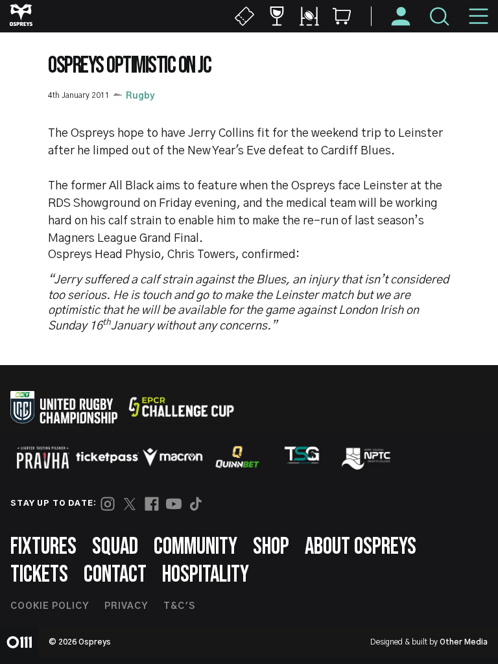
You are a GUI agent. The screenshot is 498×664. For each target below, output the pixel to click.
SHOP (271, 547)
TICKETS (39, 575)
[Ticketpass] (107, 457)
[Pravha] (42, 457)
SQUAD (115, 547)
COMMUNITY (195, 547)
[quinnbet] (237, 457)
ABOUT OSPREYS (360, 547)
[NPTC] (367, 457)
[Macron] (172, 457)
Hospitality (205, 575)
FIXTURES (43, 547)
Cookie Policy (49, 606)
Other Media (464, 642)
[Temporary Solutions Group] (302, 457)
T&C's (179, 606)
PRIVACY (126, 606)
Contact (115, 575)
